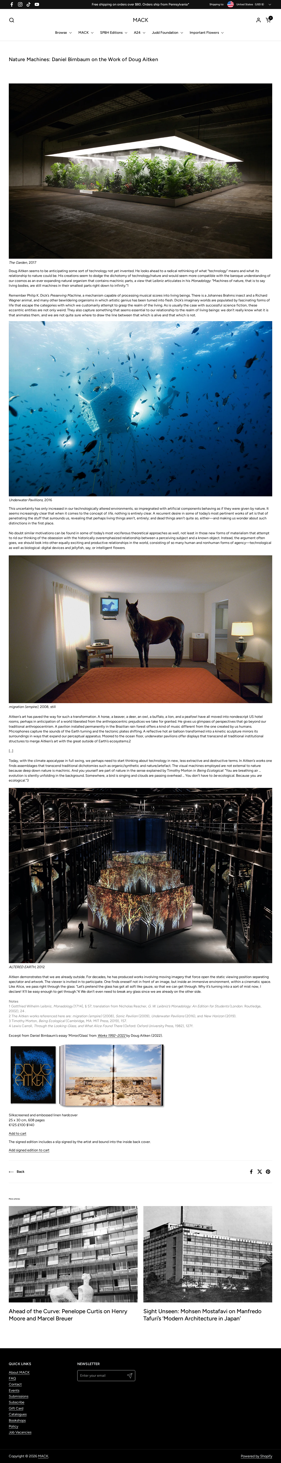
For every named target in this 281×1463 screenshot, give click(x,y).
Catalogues (18, 1414)
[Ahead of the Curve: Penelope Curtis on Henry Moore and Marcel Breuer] (73, 1254)
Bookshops (17, 1420)
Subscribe (16, 1402)
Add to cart (17, 1133)
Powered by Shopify (256, 1456)
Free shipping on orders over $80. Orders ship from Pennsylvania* (140, 4)
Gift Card (16, 1408)
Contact (15, 1384)
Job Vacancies (20, 1432)
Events (14, 1390)
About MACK (19, 1372)
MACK (140, 20)
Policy (13, 1426)
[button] (11, 20)
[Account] (258, 20)
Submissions (18, 1396)
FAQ (12, 1378)
